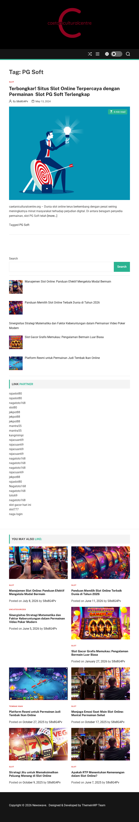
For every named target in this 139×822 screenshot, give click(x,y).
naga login (16, 514)
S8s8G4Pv (22, 101)
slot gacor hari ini (20, 505)
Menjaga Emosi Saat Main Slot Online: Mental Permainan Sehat (97, 713)
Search (13, 258)
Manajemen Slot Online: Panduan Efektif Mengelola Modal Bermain (36, 592)
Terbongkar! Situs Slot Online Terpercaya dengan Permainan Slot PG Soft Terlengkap (64, 91)
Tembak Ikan (16, 706)
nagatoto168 (17, 403)
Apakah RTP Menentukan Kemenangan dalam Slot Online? (97, 774)
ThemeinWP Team (93, 805)
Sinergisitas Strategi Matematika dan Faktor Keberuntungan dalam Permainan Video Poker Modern (37, 618)
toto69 (13, 495)
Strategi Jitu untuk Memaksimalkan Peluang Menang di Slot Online (33, 774)
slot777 (14, 509)
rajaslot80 (15, 393)
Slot (11, 82)
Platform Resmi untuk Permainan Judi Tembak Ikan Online (34, 713)
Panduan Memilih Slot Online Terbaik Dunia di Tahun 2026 (96, 592)
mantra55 (15, 426)
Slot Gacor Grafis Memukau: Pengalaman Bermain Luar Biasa (99, 653)
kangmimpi (16, 435)
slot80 (13, 407)
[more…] (52, 216)
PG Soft (24, 225)
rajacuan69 (16, 440)
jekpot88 (14, 412)
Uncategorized (17, 609)
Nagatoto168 (17, 486)
